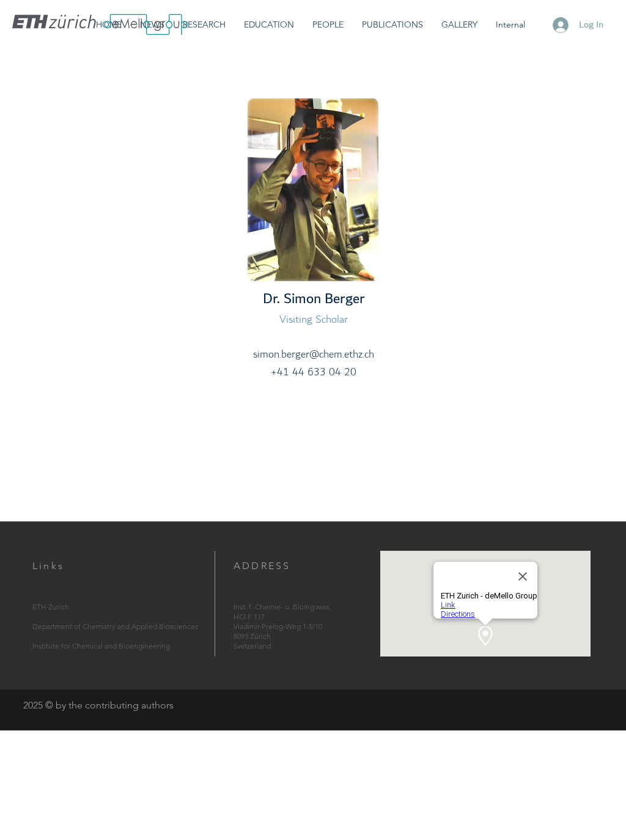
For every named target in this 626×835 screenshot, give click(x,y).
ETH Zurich (50, 606)
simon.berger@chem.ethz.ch (313, 354)
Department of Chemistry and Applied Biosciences (115, 626)
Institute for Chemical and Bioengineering (101, 645)
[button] (204, 24)
